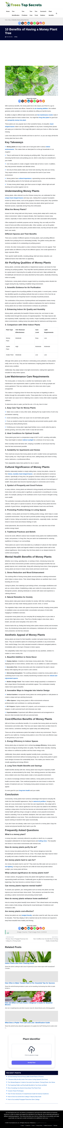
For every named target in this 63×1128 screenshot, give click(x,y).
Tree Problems (24, 13)
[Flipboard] (37, 23)
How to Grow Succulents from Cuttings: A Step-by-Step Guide (24, 1096)
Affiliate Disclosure (48, 1125)
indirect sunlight (28, 440)
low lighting (9, 866)
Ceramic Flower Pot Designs (16, 1091)
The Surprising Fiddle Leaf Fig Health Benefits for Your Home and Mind (27, 1085)
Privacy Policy (39, 1125)
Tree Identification (15, 13)
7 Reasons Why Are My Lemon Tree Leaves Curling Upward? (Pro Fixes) (28, 1079)
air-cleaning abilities (41, 108)
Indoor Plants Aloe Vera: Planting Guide (19, 963)
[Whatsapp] (34, 23)
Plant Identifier (51, 13)
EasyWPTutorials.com (41, 1122)
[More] (43, 23)
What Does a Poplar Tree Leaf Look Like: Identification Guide (27, 1022)
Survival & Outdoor (43, 13)
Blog (9, 20)
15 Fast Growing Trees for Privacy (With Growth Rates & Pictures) (26, 1076)
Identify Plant (31, 1062)
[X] (22, 23)
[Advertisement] (31, 52)
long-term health (24, 790)
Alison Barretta (9, 36)
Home (8, 11)
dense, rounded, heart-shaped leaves (20, 474)
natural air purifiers (39, 801)
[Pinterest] (31, 23)
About (22, 1125)
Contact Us (28, 1125)
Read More (52, 1118)
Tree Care (31, 13)
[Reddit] (25, 23)
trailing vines (42, 841)
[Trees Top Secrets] (23, 4)
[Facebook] (19, 23)
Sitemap (55, 1125)
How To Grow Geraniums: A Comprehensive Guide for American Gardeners (28, 1093)
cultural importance (25, 178)
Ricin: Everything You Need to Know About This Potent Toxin (24, 1088)
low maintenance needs (45, 115)
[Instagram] (40, 23)
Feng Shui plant (44, 117)
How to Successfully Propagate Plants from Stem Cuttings (23, 1099)
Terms (33, 1125)
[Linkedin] (28, 23)
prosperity (17, 120)
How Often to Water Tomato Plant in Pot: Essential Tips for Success (30, 983)
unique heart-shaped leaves (14, 198)
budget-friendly (27, 915)
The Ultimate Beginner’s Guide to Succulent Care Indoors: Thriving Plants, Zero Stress (31, 1082)
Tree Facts (36, 13)
